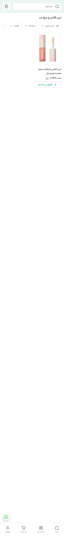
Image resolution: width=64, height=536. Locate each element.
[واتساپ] (6, 517)
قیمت (16, 25)
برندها (32, 25)
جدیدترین (50, 25)
